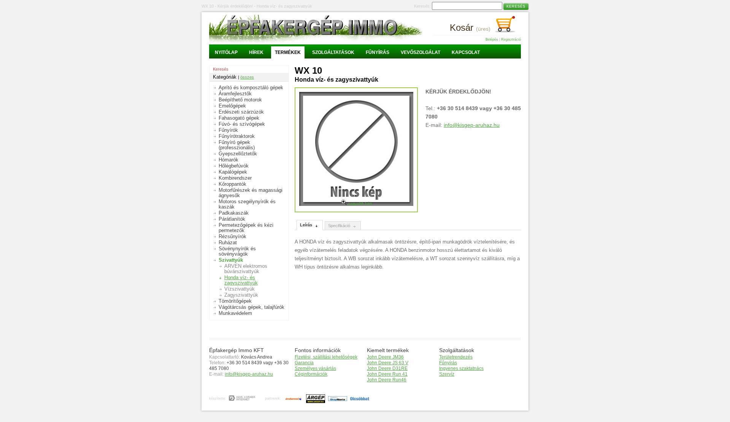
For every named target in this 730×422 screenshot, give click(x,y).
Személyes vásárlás (315, 368)
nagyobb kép (359, 203)
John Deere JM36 (385, 357)
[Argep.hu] (314, 398)
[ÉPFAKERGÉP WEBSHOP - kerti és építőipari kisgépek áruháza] (315, 41)
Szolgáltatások (333, 52)
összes (247, 77)
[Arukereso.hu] (292, 398)
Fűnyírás (377, 52)
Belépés (492, 39)
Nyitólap (226, 52)
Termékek (288, 52)
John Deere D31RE (387, 368)
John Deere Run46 (386, 379)
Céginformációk (311, 374)
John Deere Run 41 (387, 374)
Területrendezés (456, 357)
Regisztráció (511, 39)
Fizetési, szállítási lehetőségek (326, 357)
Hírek (256, 52)
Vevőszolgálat (420, 52)
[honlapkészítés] (242, 398)
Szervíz (446, 374)
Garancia (304, 362)
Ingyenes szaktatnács (461, 368)
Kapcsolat (466, 52)
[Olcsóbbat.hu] (358, 398)
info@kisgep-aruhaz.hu (472, 125)
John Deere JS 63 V (387, 362)
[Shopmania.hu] (336, 398)
